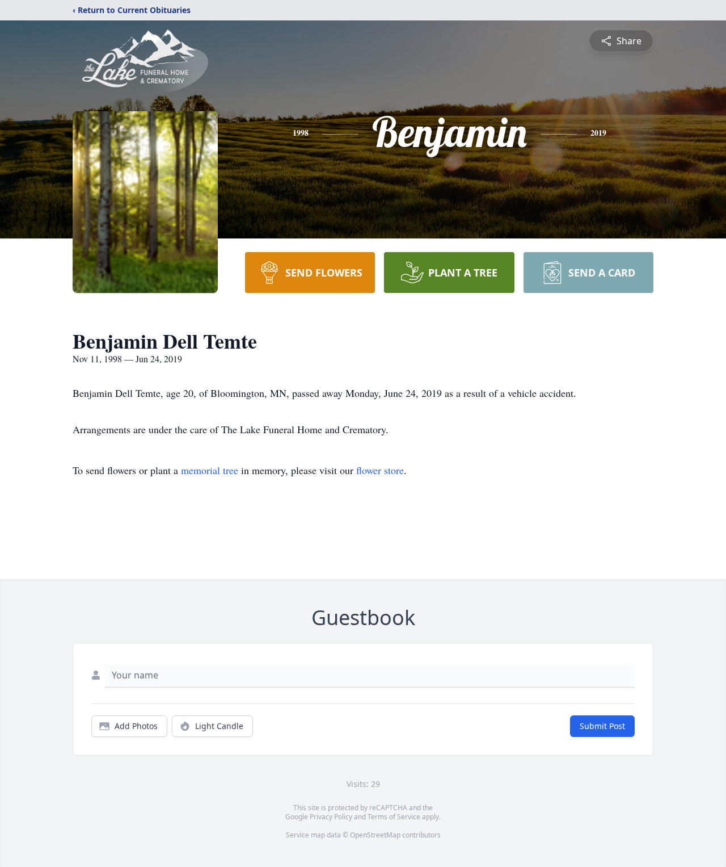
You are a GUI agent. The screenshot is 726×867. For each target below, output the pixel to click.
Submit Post (602, 726)
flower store (380, 470)
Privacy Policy (331, 817)
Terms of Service (394, 817)
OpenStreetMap (375, 835)
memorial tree (209, 470)
